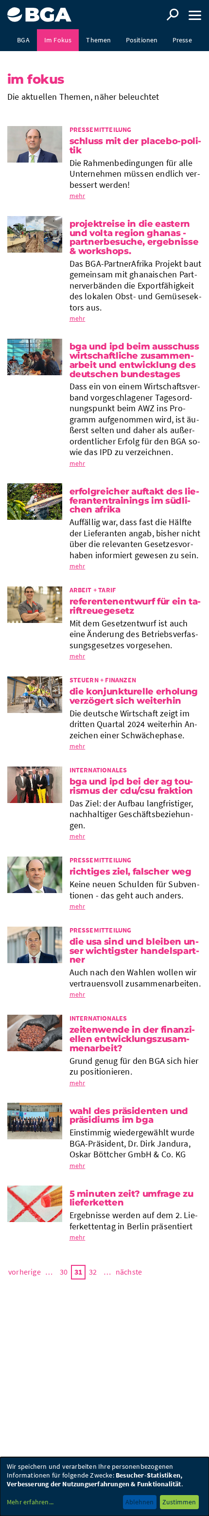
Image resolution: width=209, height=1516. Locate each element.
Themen (98, 40)
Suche (172, 14)
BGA (23, 40)
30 (64, 1272)
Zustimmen (179, 1502)
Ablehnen (139, 1502)
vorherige (24, 1272)
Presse (182, 40)
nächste (129, 1272)
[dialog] (104, 1486)
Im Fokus (58, 40)
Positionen (142, 40)
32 (93, 1272)
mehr (78, 195)
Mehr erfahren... (30, 1502)
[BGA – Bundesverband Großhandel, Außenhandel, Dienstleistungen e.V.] (39, 11)
